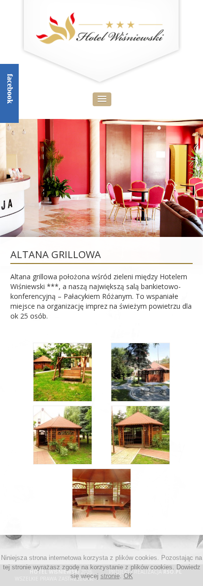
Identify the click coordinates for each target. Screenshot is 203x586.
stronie (110, 576)
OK (128, 576)
